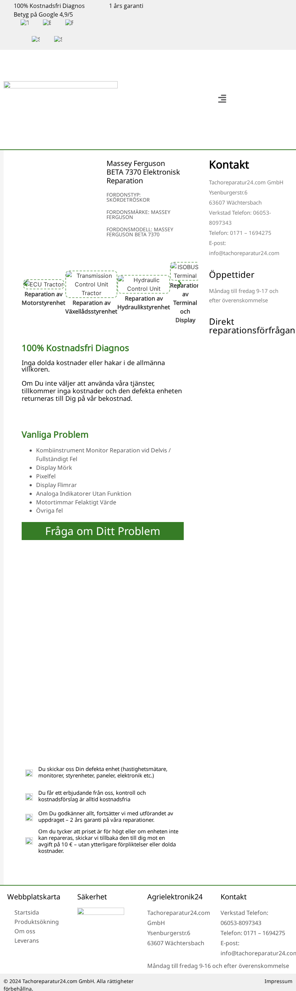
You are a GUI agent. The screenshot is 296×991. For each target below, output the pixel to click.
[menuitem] (24, 23)
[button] (222, 99)
